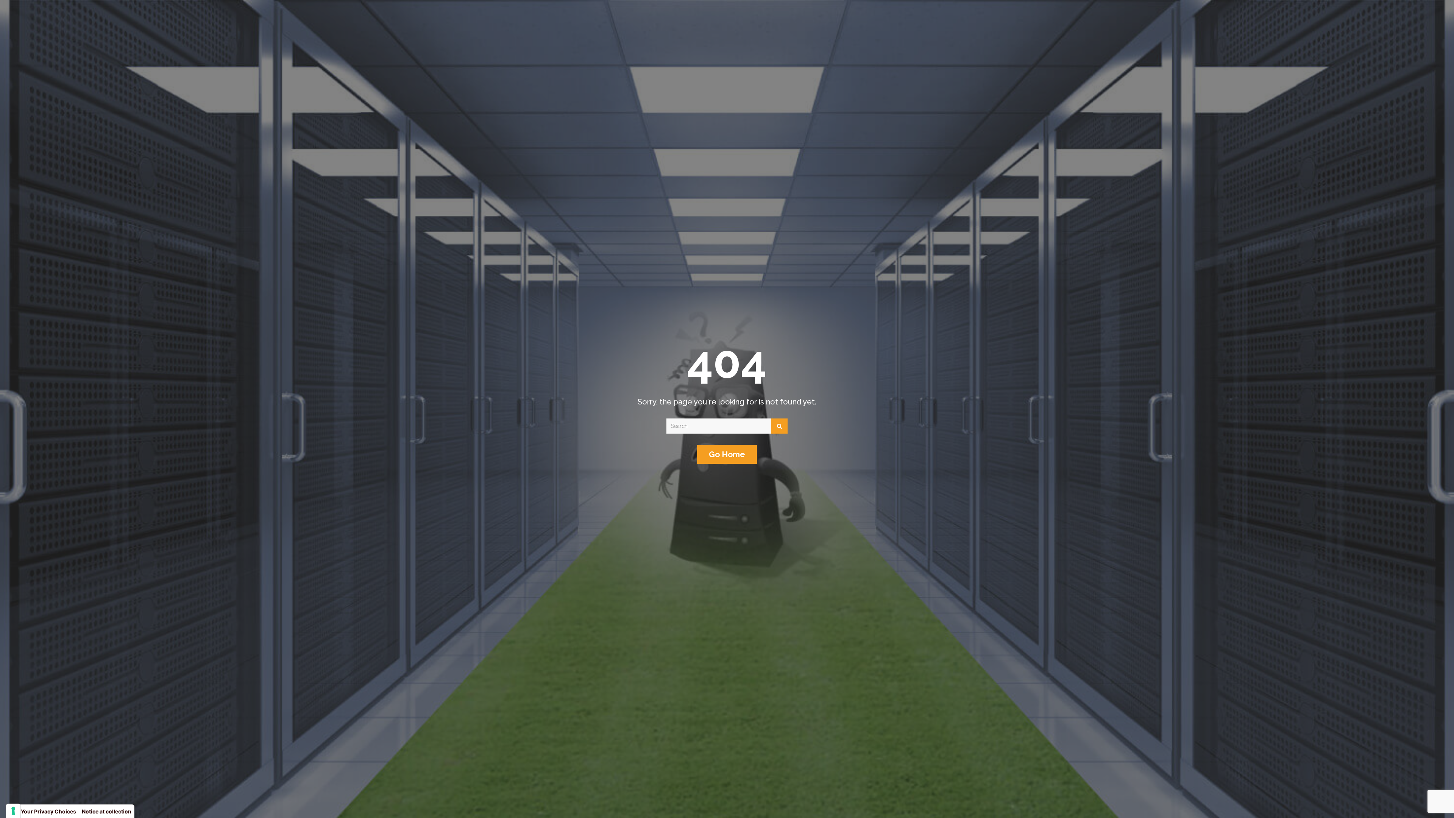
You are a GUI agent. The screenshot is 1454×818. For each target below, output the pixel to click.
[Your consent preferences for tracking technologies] (13, 811)
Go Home (727, 454)
